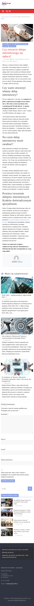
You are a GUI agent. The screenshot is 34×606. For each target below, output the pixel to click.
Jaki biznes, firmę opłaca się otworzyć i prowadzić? (15, 549)
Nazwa (3, 439)
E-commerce (26, 59)
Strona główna (5, 16)
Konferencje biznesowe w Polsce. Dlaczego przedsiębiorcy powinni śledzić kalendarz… (22, 512)
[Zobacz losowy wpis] (9, 11)
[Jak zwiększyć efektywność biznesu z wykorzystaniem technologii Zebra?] (17, 318)
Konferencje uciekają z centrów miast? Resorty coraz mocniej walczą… (22, 531)
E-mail (3, 449)
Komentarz (4, 414)
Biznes (4, 44)
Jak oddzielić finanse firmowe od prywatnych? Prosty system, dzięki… (22, 502)
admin (20, 262)
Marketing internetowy (8, 552)
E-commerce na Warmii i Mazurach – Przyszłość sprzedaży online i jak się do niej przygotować (16, 379)
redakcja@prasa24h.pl (12, 583)
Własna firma (12, 46)
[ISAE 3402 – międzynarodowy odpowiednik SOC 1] (17, 277)
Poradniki (5, 46)
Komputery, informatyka (22, 44)
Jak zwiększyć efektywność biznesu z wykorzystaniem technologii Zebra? (14, 337)
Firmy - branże (11, 44)
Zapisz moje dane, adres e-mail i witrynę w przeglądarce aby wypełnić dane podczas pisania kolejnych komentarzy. (15, 475)
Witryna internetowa (7, 460)
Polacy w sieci (5, 61)
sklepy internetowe (13, 61)
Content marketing (19, 59)
